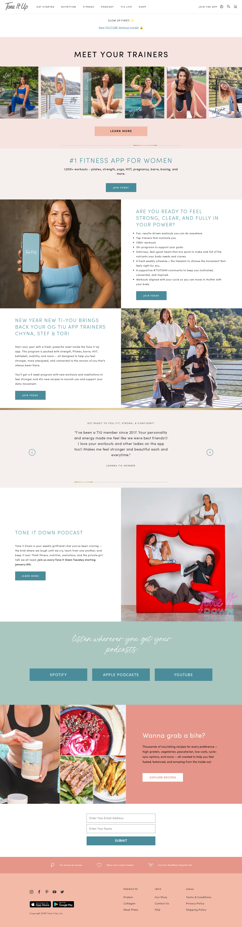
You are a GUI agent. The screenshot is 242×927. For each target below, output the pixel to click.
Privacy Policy (195, 903)
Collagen (129, 903)
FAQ (157, 909)
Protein (128, 897)
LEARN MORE (30, 575)
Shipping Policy (196, 909)
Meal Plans (130, 909)
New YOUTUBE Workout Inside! (119, 27)
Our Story (161, 897)
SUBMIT (121, 841)
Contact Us (162, 903)
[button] (5, 89)
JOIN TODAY (121, 187)
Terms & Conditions (198, 897)
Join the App (208, 6)
